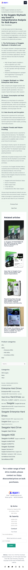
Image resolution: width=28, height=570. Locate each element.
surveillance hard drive (8, 456)
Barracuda (3, 383)
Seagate (10, 403)
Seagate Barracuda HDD (7, 406)
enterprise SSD (5, 393)
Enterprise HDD (6, 391)
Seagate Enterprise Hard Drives (13, 413)
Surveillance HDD (7, 459)
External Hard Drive (13, 393)
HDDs (3, 348)
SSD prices (19, 454)
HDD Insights (4, 373)
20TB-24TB (14, 525)
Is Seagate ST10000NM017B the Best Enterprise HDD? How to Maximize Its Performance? (13, 244)
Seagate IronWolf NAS (8, 441)
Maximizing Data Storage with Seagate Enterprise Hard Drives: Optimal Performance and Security (13, 301)
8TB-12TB (14, 521)
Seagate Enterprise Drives (19, 406)
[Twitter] (12, 566)
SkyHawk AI (10, 454)
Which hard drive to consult (14, 538)
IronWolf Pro (16, 400)
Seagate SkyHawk (13, 37)
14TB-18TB (14, 523)
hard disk (20, 393)
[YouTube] (8, 566)
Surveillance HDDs (9, 355)
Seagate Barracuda (20, 403)
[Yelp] (23, 566)
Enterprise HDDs (8, 350)
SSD (15, 454)
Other (2, 377)
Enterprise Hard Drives (11, 388)
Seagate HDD (8, 435)
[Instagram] (16, 566)
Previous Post (14, 204)
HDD (23, 397)
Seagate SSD (18, 451)
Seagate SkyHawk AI (7, 449)
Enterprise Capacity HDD (14, 509)
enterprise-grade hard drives (12, 383)
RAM (2, 357)
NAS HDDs (7, 352)
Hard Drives (15, 397)
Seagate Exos (6, 421)
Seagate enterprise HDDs (18, 418)
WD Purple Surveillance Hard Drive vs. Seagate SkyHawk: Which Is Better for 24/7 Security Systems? (14, 330)
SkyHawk (4, 454)
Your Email (14, 531)
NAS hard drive (23, 400)
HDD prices (4, 400)
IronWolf (10, 400)
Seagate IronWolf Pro (7, 444)
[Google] (19, 566)
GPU (2, 345)
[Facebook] (5, 566)
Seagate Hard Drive (11, 427)
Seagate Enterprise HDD (7, 418)
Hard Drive (5, 397)
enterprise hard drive (6, 385)
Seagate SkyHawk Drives (8, 451)
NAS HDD (3, 403)
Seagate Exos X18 (15, 421)
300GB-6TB (14, 519)
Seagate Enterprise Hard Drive (7, 408)
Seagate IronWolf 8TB (20, 438)
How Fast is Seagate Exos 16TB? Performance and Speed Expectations (13, 272)
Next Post (14, 208)
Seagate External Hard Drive (6, 424)
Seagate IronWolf (7, 438)
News (2, 25)
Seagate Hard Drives (8, 431)
